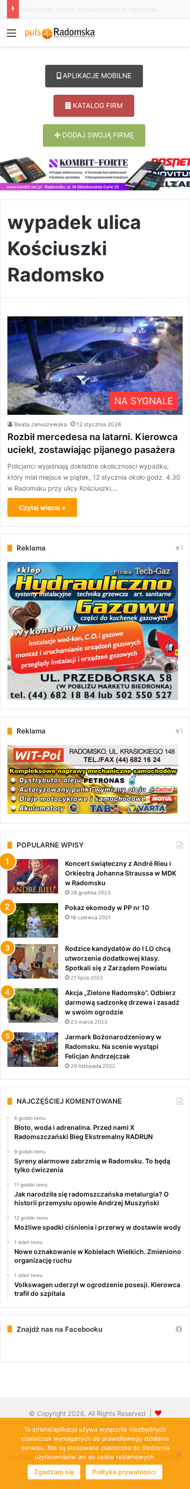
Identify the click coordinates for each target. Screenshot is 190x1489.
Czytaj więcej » (42, 507)
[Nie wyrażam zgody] (178, 1453)
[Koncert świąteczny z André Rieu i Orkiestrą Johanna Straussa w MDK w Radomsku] (32, 876)
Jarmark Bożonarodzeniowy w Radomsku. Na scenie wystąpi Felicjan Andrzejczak (113, 1046)
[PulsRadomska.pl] (60, 32)
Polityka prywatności (124, 1472)
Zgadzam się (54, 1472)
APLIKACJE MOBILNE (96, 75)
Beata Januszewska (40, 424)
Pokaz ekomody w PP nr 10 (107, 907)
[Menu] (11, 36)
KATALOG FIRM (97, 105)
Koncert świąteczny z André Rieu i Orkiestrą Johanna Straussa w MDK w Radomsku (120, 873)
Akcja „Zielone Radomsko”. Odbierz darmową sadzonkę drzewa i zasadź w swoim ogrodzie (122, 1002)
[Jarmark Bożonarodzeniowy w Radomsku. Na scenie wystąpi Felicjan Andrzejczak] (32, 1049)
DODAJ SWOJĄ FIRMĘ (97, 135)
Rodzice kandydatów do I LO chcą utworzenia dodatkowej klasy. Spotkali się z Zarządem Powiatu (118, 958)
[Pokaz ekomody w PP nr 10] (32, 920)
